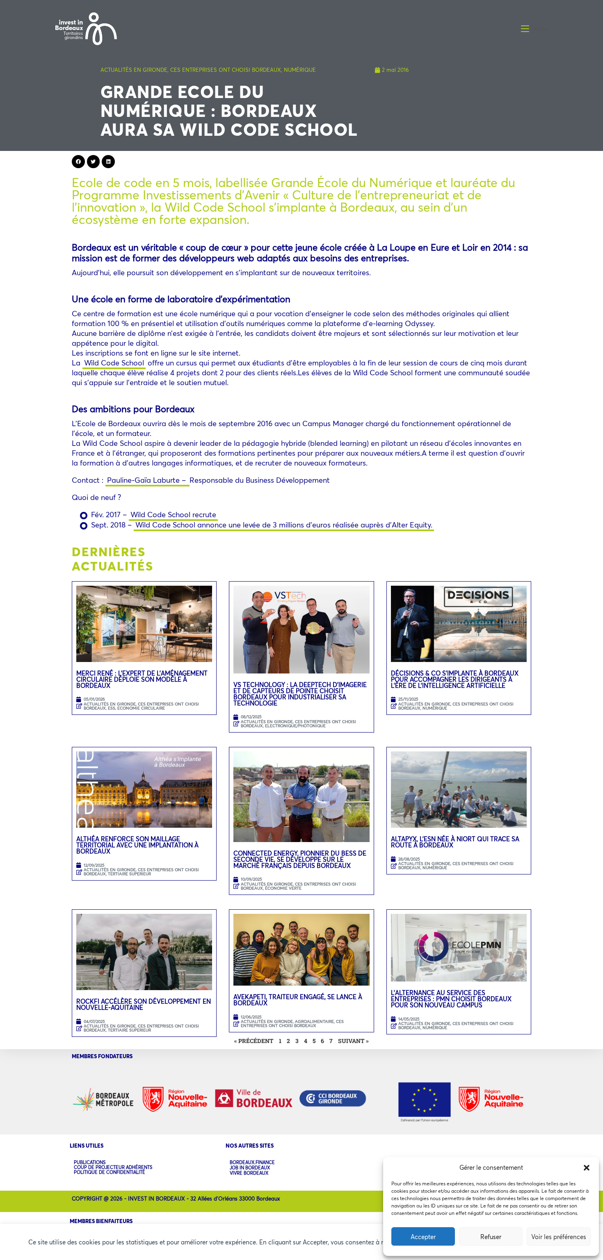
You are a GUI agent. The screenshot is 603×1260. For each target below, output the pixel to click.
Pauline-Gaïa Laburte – (147, 480)
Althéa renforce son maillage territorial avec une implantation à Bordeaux (137, 845)
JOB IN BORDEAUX (250, 1168)
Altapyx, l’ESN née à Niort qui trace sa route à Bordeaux (455, 842)
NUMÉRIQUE (300, 69)
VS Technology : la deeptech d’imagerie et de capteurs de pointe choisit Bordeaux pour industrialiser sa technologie (300, 693)
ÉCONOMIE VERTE (283, 888)
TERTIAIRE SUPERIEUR (129, 874)
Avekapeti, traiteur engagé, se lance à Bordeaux (297, 1000)
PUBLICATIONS (89, 1162)
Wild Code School (114, 363)
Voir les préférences (558, 1237)
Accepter (423, 1237)
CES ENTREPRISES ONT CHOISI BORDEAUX (225, 69)
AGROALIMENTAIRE (314, 1021)
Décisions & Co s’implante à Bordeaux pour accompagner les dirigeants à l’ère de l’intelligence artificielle (454, 679)
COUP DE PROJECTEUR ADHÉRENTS (113, 1167)
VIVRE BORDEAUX (249, 1173)
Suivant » (353, 1041)
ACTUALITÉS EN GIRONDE (133, 69)
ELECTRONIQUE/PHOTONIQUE (295, 725)
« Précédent (254, 1041)
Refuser (490, 1237)
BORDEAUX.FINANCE (252, 1162)
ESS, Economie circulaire (136, 708)
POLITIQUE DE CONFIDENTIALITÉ (109, 1172)
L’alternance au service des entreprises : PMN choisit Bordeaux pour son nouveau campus (451, 998)
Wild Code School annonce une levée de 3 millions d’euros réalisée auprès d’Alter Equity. (283, 525)
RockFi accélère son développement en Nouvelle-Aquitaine (143, 1004)
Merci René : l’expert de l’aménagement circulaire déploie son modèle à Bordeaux (142, 679)
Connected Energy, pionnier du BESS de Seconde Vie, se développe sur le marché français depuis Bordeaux (299, 859)
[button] (586, 1168)
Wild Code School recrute (173, 514)
